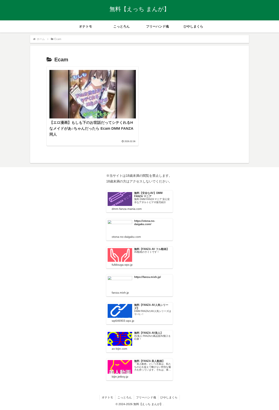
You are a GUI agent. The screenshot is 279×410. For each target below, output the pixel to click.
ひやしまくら (168, 397)
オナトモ (107, 397)
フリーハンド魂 (146, 397)
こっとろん (124, 397)
